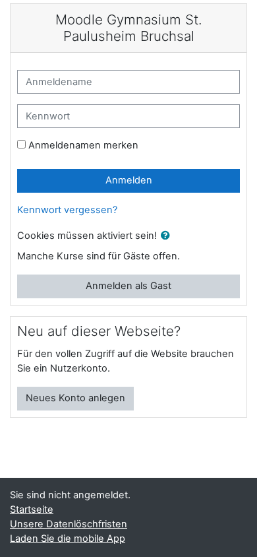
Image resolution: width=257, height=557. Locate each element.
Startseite (31, 509)
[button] (168, 236)
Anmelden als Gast (128, 286)
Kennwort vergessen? (67, 210)
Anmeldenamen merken (83, 145)
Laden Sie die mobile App (67, 538)
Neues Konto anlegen (75, 398)
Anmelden (128, 180)
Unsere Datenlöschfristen (68, 524)
